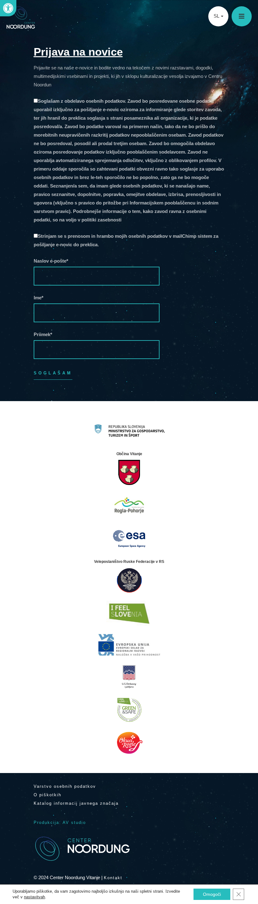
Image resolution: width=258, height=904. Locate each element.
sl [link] (217, 16)
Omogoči (212, 894)
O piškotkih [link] (47, 794)
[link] (8, 8)
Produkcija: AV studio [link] (60, 822)
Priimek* (43, 334)
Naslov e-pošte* (51, 261)
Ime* (38, 297)
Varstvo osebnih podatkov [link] (65, 786)
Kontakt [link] (113, 877)
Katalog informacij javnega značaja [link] (76, 803)
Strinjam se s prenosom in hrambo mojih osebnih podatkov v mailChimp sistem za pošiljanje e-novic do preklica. (126, 240)
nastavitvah (34, 897)
